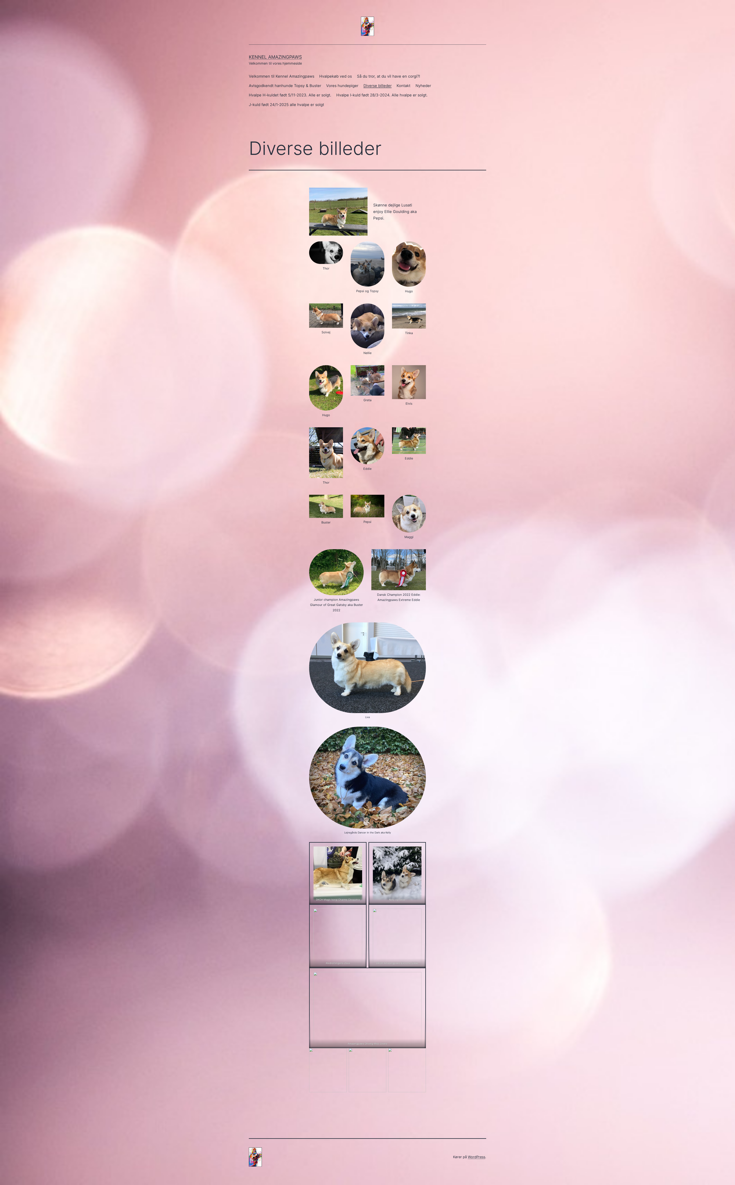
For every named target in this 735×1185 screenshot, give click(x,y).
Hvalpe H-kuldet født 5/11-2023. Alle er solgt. (290, 95)
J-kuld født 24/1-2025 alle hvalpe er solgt (286, 104)
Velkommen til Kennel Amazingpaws (281, 76)
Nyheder (423, 85)
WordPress (476, 1157)
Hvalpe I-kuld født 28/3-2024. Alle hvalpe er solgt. (382, 95)
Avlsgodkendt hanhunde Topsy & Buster (285, 85)
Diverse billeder (377, 85)
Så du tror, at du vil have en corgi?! (388, 76)
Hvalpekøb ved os (335, 76)
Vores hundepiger (342, 85)
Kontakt (403, 85)
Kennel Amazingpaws (275, 57)
